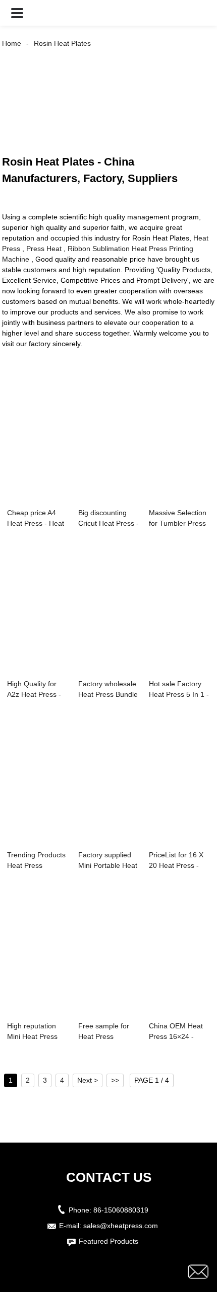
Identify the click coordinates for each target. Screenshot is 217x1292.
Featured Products (108, 1241)
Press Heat (44, 249)
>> (115, 1080)
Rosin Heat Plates (62, 43)
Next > (87, 1080)
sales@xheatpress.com (120, 1226)
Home (11, 43)
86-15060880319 (120, 1210)
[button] (17, 13)
